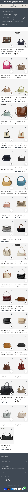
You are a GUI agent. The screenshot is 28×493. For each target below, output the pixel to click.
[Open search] (20, 5)
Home (2, 11)
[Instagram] (9, 480)
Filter (4, 29)
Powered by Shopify (16, 485)
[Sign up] (25, 472)
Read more (4, 24)
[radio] (15, 54)
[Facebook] (6, 480)
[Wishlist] (26, 5)
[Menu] (1, 6)
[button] (12, 33)
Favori (11, 485)
